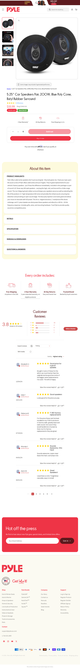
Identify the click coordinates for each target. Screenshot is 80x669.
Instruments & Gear (8, 610)
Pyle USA (9, 655)
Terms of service (63, 655)
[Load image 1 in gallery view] (8, 23)
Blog (42, 610)
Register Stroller (65, 600)
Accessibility (64, 613)
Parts (3, 622)
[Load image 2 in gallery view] (8, 37)
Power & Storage (7, 616)
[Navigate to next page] (52, 494)
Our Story (44, 594)
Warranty (63, 610)
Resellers (44, 604)
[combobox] (55, 9)
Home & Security (7, 604)
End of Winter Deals (8, 594)
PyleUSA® (24, 594)
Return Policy (64, 607)
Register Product (65, 597)
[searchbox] (23, 346)
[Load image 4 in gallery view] (8, 64)
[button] (3, 9)
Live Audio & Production (10, 607)
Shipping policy (73, 655)
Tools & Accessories (8, 619)
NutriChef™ (25, 600)
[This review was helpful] (58, 387)
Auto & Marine (6, 597)
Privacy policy (53, 655)
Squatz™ (24, 607)
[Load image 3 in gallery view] (8, 50)
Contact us (44, 597)
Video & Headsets (7, 613)
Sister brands (45, 607)
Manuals (44, 600)
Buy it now (40, 138)
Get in (65, 541)
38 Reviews (19, 103)
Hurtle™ (24, 604)
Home (9, 89)
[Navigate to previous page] (28, 494)
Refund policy (43, 655)
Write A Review (70, 329)
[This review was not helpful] (62, 387)
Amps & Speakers (7, 600)
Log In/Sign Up (65, 594)
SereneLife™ (25, 597)
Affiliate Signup (65, 604)
